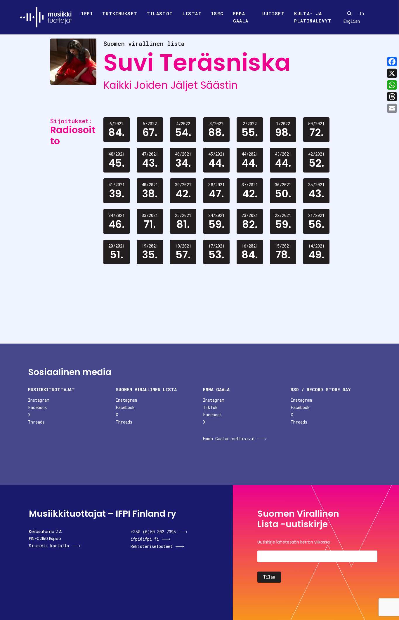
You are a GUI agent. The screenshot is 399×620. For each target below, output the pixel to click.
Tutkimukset (119, 13)
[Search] (349, 13)
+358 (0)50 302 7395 (153, 531)
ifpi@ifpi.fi (145, 539)
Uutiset (273, 13)
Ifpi (87, 13)
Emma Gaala (241, 17)
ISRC (217, 13)
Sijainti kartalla (49, 545)
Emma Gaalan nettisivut (229, 438)
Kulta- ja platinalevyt (313, 17)
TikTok (210, 407)
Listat (192, 13)
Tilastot (160, 13)
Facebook (37, 407)
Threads (36, 422)
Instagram (38, 400)
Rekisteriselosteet (152, 546)
